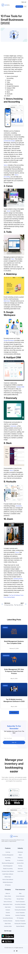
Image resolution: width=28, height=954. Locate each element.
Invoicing (8, 852)
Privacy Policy (7, 898)
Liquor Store (20, 871)
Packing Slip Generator (20, 909)
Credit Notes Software (7, 874)
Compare (8, 909)
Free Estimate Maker (20, 907)
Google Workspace (9, 340)
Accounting (7, 857)
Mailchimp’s (7, 301)
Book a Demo (8, 896)
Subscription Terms (7, 904)
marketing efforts (17, 578)
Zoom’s (17, 552)
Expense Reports (20, 926)
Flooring (20, 865)
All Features (8, 885)
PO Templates (20, 918)
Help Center (8, 907)
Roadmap (8, 915)
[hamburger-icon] (25, 6)
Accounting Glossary (8, 918)
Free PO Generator (20, 901)
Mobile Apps (8, 876)
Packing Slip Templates (20, 923)
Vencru (5, 165)
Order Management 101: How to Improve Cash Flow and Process (14, 671)
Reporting (7, 860)
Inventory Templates (20, 915)
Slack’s (11, 470)
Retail (20, 854)
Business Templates (20, 920)
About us (8, 893)
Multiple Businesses (8, 882)
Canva (8, 211)
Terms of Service (8, 901)
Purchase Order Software (8, 871)
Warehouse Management (8, 863)
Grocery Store (20, 863)
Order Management (7, 865)
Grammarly (13, 426)
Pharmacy (20, 857)
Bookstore (20, 868)
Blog (20, 893)
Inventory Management (7, 854)
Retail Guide (8, 923)
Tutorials (8, 912)
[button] (14, 712)
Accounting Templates (20, 904)
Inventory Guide (8, 926)
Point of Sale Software (8, 879)
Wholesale (20, 852)
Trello (12, 259)
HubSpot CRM (20, 387)
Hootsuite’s (19, 506)
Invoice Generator (20, 896)
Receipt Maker (20, 898)
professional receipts (9, 140)
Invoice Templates (20, 912)
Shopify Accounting (7, 868)
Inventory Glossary (7, 920)
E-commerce (20, 860)
